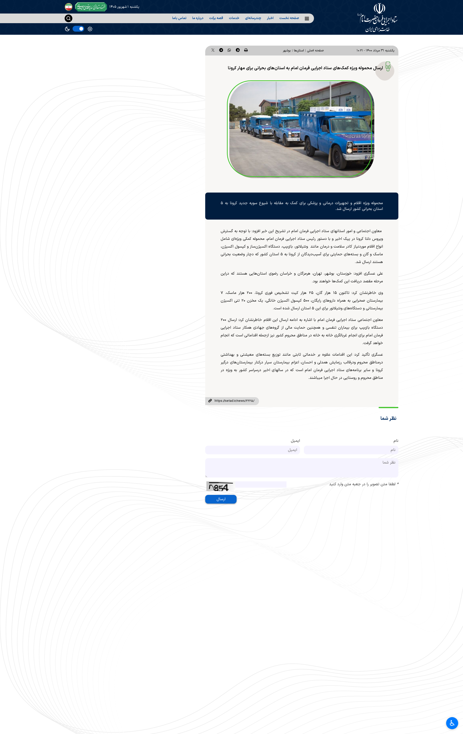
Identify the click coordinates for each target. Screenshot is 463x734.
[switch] (78, 29)
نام (396, 441)
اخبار (270, 18)
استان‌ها (299, 50)
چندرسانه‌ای (253, 18)
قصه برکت (216, 18)
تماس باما (179, 18)
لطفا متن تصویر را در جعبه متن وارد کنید (363, 484)
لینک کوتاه (209, 401)
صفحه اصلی (315, 50)
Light (90, 29)
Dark (67, 29)
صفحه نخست (289, 18)
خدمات (234, 18)
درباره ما (197, 18)
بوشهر (287, 50)
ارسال (221, 499)
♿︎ (452, 723)
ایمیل (295, 441)
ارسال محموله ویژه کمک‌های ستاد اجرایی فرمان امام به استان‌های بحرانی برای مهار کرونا (305, 68)
